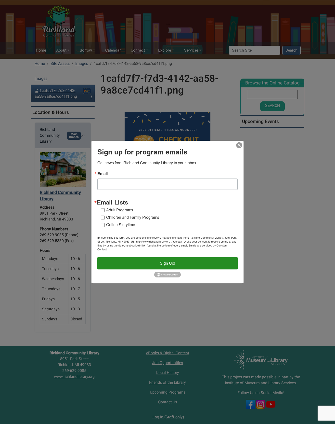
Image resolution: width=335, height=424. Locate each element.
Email (102, 174)
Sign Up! (167, 263)
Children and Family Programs (132, 217)
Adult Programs (119, 210)
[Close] (239, 145)
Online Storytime (120, 224)
